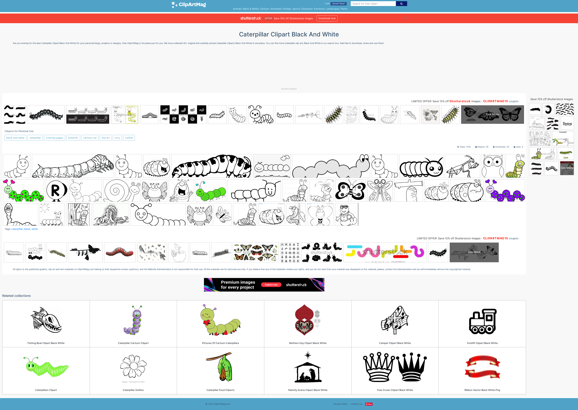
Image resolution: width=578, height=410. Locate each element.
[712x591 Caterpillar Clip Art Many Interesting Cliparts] (211, 192)
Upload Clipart (338, 3)
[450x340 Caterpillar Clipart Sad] (466, 191)
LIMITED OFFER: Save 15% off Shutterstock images (448, 238)
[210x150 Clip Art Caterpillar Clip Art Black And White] (20, 215)
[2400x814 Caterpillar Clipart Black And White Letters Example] (331, 167)
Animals (237, 8)
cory (117, 137)
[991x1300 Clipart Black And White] (296, 215)
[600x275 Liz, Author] (158, 215)
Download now (327, 18)
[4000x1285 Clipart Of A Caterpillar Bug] (73, 167)
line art (106, 137)
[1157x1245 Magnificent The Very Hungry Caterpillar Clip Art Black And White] (346, 215)
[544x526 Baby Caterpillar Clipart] (16, 167)
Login (327, 3)
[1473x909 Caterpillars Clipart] (505, 191)
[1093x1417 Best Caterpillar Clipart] (515, 166)
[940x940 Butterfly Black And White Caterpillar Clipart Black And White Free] (154, 191)
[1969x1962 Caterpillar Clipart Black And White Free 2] (380, 191)
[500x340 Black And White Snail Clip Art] (121, 192)
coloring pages (54, 137)
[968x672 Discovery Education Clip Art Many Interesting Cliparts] (111, 215)
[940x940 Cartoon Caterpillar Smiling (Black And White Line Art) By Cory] (157, 167)
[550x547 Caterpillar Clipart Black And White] (385, 167)
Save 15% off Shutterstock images (551, 99)
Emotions (319, 8)
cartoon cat (90, 137)
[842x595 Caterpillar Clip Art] (272, 167)
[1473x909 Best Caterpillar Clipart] (23, 192)
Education (307, 8)
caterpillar (35, 137)
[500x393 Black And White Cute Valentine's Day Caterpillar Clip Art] (86, 192)
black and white (15, 137)
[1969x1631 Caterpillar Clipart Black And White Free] (350, 191)
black (27, 228)
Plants (344, 8)
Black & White (251, 8)
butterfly (73, 137)
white (35, 228)
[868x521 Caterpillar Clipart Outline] (421, 167)
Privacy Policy (341, 404)
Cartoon (264, 8)
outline (129, 137)
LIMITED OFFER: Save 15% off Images (445, 101)
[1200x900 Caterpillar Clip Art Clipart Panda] (462, 167)
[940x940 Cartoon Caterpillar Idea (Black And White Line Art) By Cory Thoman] (181, 191)
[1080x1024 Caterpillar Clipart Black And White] (272, 215)
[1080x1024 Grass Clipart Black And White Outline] (320, 215)
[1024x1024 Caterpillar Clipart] (295, 191)
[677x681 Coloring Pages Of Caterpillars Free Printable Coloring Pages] (52, 215)
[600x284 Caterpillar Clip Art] (254, 192)
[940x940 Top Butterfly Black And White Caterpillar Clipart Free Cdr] (199, 215)
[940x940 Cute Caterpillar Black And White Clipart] (78, 215)
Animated (275, 8)
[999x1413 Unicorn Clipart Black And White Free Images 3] (222, 215)
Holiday (287, 8)
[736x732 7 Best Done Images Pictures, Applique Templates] (129, 167)
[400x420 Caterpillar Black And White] (245, 215)
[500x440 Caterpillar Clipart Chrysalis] (408, 191)
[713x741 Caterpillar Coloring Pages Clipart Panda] (321, 191)
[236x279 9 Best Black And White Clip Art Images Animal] (493, 167)
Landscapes (332, 8)
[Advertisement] (289, 67)
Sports (296, 8)
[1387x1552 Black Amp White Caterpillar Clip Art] (57, 191)
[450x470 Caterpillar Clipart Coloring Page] (437, 191)
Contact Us (356, 404)
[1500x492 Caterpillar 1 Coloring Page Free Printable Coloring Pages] (212, 167)
